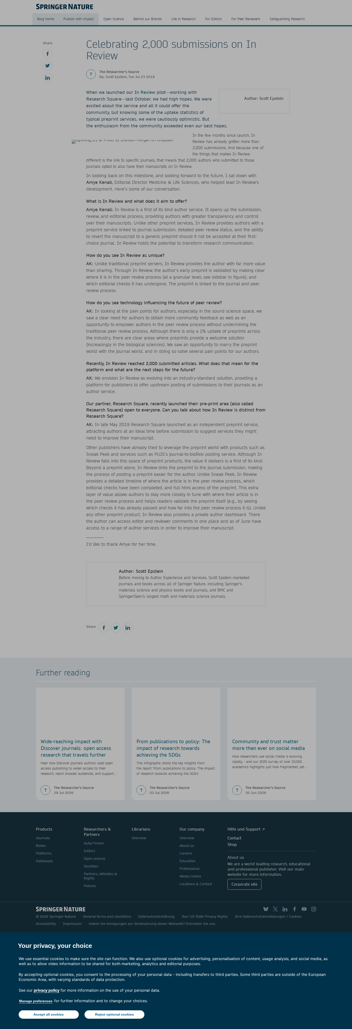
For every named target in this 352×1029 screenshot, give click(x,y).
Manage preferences (35, 1001)
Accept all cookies (49, 1014)
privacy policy (46, 990)
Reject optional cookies (114, 1014)
